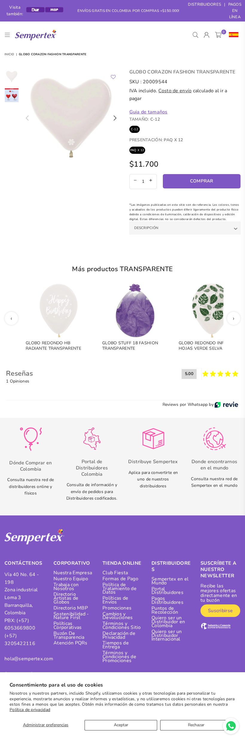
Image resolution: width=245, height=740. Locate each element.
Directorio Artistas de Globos (65, 598)
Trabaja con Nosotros (66, 586)
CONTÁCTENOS (23, 563)
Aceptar (121, 725)
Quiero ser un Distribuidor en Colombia (168, 622)
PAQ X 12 (137, 150)
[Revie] (226, 404)
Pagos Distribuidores (167, 600)
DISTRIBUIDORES (204, 4)
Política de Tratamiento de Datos (119, 588)
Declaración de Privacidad (118, 635)
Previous (27, 118)
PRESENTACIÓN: (156, 140)
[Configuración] (232, 34)
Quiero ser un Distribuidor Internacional (166, 635)
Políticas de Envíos (115, 600)
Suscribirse (220, 610)
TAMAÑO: (144, 119)
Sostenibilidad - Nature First (71, 616)
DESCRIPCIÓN (146, 227)
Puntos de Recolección (164, 610)
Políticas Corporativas (67, 625)
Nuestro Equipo (70, 578)
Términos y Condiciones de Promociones (119, 657)
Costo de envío (175, 90)
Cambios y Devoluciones (117, 616)
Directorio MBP (70, 608)
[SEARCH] (195, 34)
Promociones (116, 608)
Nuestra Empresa (72, 572)
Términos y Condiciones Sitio (121, 625)
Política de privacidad (30, 710)
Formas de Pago (120, 578)
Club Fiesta (115, 572)
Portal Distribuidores (167, 591)
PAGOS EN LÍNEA (234, 11)
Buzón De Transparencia (69, 635)
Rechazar (196, 725)
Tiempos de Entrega (115, 645)
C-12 (134, 129)
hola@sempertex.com (28, 658)
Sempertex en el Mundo (170, 581)
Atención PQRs (70, 643)
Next (115, 118)
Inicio (9, 54)
